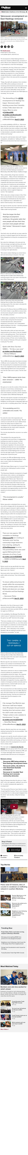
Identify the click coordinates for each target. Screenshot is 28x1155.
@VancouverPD (8, 538)
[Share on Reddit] (8, 47)
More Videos (4, 1029)
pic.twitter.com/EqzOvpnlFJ (12, 115)
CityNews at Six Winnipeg (17, 12)
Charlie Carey (6, 51)
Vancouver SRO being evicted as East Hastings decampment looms (15, 762)
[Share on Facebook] (5, 47)
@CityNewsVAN (8, 112)
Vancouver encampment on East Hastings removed (14, 17)
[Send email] (12, 47)
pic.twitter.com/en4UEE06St (12, 557)
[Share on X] (2, 47)
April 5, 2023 (19, 119)
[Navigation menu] (26, 7)
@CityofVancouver (9, 547)
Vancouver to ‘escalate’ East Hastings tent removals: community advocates (13, 774)
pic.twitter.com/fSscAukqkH (12, 351)
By (5, 51)
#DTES (20, 98)
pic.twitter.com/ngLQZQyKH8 (13, 720)
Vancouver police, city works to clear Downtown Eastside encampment (14, 768)
